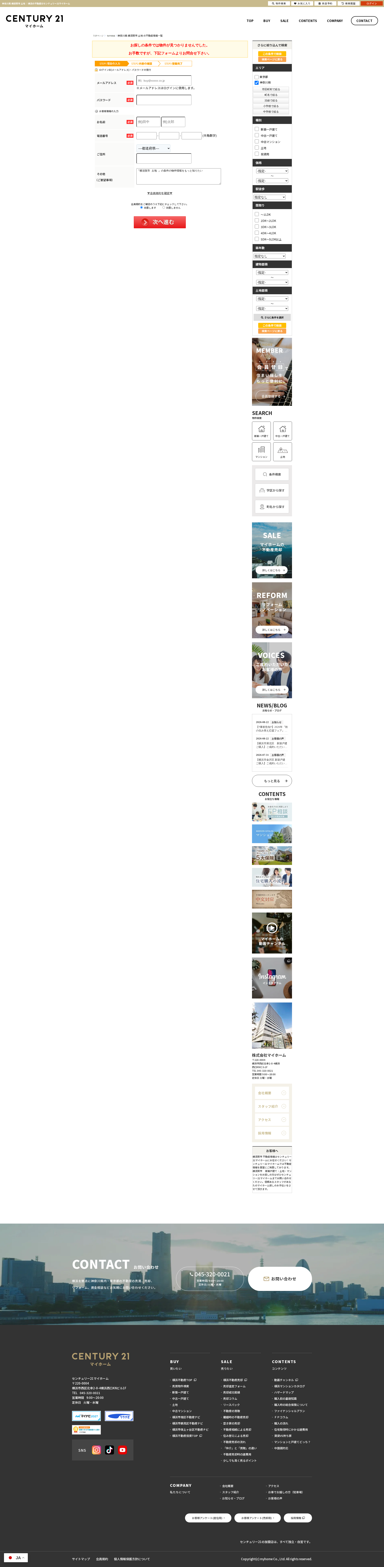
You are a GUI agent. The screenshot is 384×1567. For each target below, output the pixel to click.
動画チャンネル (284, 1380)
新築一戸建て (269, 129)
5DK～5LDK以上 (271, 239)
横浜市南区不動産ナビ (186, 1417)
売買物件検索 (180, 1386)
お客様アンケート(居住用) (207, 1518)
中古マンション (270, 142)
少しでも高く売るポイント (240, 1460)
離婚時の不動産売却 (235, 1417)
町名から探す (276, 507)
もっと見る (272, 780)
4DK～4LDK (268, 233)
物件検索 (281, 3)
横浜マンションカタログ (289, 1386)
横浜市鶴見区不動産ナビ (187, 1423)
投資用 (265, 154)
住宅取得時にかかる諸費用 (291, 1429)
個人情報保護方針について (132, 1559)
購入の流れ (281, 1423)
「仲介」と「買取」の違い (240, 1448)
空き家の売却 (231, 1423)
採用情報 (264, 1133)
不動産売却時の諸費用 (237, 1454)
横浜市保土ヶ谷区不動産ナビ (190, 1429)
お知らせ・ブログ (233, 1498)
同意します (149, 207)
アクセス (264, 1119)
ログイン (372, 3)
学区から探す (276, 490)
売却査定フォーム (234, 1386)
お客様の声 (275, 1498)
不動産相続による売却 (237, 1429)
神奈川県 (265, 82)
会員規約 (102, 1559)
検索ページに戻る (272, 59)
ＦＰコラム (281, 1417)
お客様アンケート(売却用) (256, 1518)
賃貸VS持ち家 (283, 1436)
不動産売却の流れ (234, 1442)
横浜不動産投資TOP (185, 1436)
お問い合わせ (283, 1279)
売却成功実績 (231, 1392)
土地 (263, 148)
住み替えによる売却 (235, 1436)
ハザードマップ (284, 1392)
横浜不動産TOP (182, 1380)
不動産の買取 (231, 1411)
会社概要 (264, 1092)
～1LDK (266, 214)
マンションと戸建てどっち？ (292, 1442)
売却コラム (230, 1398)
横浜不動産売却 (233, 1380)
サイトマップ (81, 1559)
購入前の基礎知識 (285, 1398)
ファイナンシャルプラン (289, 1411)
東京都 (264, 77)
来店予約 (327, 3)
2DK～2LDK (268, 220)
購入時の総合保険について (291, 1405)
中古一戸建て (269, 135)
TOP (250, 20)
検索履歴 (350, 3)
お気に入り (304, 3)
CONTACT (364, 20)
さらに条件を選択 (274, 317)
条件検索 (275, 474)
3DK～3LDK (268, 227)
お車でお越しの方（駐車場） (286, 1492)
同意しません (173, 207)
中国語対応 (281, 1448)
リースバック (231, 1405)
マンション (261, 456)
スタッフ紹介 (268, 1106)
